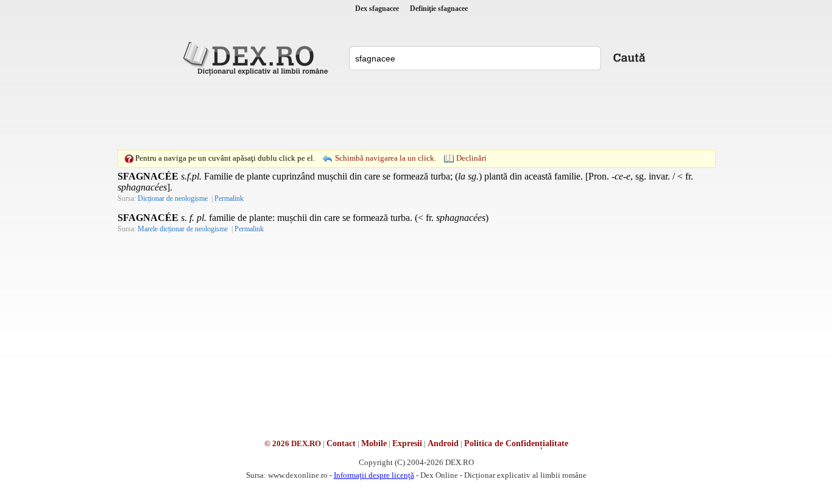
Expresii (407, 443)
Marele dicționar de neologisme (183, 229)
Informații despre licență (374, 475)
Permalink (229, 198)
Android (443, 443)
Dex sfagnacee (377, 8)
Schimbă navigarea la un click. (385, 158)
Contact (341, 443)
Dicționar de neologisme (173, 198)
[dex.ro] (257, 58)
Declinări (471, 158)
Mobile (374, 443)
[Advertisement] (416, 112)
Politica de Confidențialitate (516, 443)
